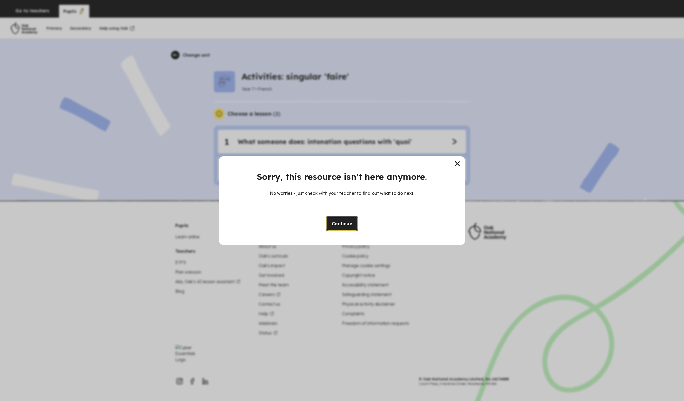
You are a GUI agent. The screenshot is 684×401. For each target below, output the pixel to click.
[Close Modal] (457, 163)
